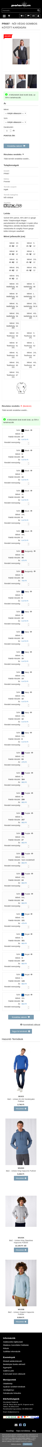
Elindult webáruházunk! (12, 1361)
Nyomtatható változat (31, 1024)
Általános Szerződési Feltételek (16, 1345)
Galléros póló (8, 1371)
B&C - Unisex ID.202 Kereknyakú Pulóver (21, 1100)
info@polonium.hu (13, 1412)
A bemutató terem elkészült (14, 1374)
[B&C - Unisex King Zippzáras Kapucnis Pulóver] (21, 1234)
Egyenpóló (7, 1367)
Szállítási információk (11, 1351)
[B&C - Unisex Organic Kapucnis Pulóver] (21, 1305)
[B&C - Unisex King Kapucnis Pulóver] (21, 1164)
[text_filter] (9, 16)
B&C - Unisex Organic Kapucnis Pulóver (21, 1313)
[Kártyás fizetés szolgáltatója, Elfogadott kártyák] (21, 1418)
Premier (7, 181)
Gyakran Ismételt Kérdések (14, 1387)
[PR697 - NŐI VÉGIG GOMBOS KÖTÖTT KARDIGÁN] (21, 67)
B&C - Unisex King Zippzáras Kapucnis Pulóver (21, 1241)
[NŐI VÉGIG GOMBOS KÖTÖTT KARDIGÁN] (10, 88)
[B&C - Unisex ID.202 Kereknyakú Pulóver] (21, 1093)
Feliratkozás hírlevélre (12, 1393)
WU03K (21, 1238)
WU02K (21, 1168)
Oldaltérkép (7, 1383)
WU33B (21, 1309)
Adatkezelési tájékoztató (13, 1342)
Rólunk (6, 1348)
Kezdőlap (10, 1431)
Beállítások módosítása (16, 1444)
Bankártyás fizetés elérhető (14, 1364)
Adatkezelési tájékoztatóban (18, 1438)
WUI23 (21, 1096)
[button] (16, 146)
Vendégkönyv (8, 1390)
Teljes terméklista (23, 1431)
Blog (34, 1431)
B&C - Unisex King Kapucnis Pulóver (21, 1171)
